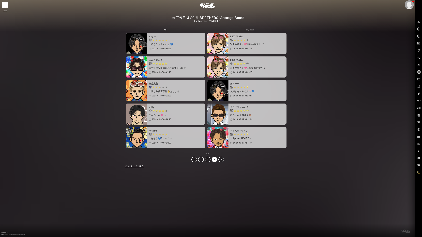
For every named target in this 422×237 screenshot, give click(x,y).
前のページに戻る (134, 166)
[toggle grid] (5, 5)
